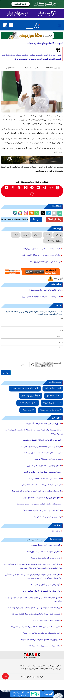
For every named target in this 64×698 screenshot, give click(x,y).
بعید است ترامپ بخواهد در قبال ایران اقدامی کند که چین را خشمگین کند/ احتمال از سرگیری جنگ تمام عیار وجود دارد (33, 576)
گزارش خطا (58, 278)
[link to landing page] (33, 25)
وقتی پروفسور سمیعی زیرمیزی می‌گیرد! (44, 646)
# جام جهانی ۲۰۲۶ (53, 388)
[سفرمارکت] (32, 271)
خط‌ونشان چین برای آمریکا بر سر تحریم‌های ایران (42, 497)
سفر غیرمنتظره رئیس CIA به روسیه (47, 459)
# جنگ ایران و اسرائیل (30, 395)
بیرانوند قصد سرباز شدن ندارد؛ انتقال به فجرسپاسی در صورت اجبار (34, 607)
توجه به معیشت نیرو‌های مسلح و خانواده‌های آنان (41, 485)
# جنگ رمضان (28, 410)
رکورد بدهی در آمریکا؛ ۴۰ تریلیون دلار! (45, 261)
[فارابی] (32, 35)
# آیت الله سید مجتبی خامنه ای (24, 388)
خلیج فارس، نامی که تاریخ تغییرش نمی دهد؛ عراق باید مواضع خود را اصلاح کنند (33, 599)
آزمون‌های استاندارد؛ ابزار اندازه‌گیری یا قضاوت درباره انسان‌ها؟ (36, 491)
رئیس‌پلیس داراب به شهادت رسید (47, 516)
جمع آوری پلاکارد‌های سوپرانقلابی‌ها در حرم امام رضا (40, 639)
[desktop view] (11, 25)
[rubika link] (58, 188)
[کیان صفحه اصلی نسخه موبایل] (32, 694)
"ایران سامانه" (26, 676)
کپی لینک (36, 219)
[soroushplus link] (32, 188)
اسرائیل (26, 234)
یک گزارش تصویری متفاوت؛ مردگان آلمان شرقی (41, 255)
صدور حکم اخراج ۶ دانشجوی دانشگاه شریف (43, 423)
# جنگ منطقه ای (54, 395)
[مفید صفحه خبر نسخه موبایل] (32, 13)
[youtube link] (6, 188)
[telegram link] (45, 188)
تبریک (15, 234)
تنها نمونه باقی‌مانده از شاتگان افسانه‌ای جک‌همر (42, 440)
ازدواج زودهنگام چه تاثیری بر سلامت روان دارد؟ (41, 633)
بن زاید (58, 234)
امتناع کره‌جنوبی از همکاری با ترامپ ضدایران (44, 465)
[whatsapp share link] (36, 213)
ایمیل (60, 330)
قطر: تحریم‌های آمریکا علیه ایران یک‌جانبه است (42, 472)
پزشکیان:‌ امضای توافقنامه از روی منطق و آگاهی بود (41, 446)
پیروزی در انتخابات (53, 240)
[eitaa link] (19, 188)
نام (62, 318)
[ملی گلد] (32, 4)
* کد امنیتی (58, 363)
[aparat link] (32, 194)
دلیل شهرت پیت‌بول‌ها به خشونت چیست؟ (44, 478)
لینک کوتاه (56, 219)
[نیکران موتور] (32, 160)
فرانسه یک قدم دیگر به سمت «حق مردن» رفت (41, 249)
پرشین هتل (55, 531)
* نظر (61, 342)
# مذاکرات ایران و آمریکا (50, 410)
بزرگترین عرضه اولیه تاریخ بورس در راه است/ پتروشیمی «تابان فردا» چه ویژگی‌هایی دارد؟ (34, 432)
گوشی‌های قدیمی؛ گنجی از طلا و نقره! (45, 584)
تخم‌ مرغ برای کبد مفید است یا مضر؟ (45, 558)
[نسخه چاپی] (59, 213)
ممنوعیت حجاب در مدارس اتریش (46, 620)
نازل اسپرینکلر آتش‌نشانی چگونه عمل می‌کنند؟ (42, 453)
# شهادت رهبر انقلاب (28, 402)
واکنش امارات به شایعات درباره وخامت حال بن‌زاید (41, 296)
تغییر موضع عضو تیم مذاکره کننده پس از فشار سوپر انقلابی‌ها (35, 626)
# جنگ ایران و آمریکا (52, 402)
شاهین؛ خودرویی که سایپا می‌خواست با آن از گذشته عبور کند (36, 614)
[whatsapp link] (51, 188)
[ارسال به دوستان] (54, 213)
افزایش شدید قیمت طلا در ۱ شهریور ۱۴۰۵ (43, 551)
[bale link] (38, 188)
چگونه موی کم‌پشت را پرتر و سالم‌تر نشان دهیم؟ (42, 510)
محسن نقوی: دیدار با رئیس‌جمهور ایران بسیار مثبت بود (39, 504)
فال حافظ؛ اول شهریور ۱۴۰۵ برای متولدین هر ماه (41, 591)
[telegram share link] (48, 213)
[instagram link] (26, 188)
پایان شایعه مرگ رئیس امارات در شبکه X (45, 290)
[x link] (13, 188)
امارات (47, 234)
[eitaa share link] (31, 213)
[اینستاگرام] (25, 212)
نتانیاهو (37, 234)
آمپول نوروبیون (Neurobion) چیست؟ (45, 545)
